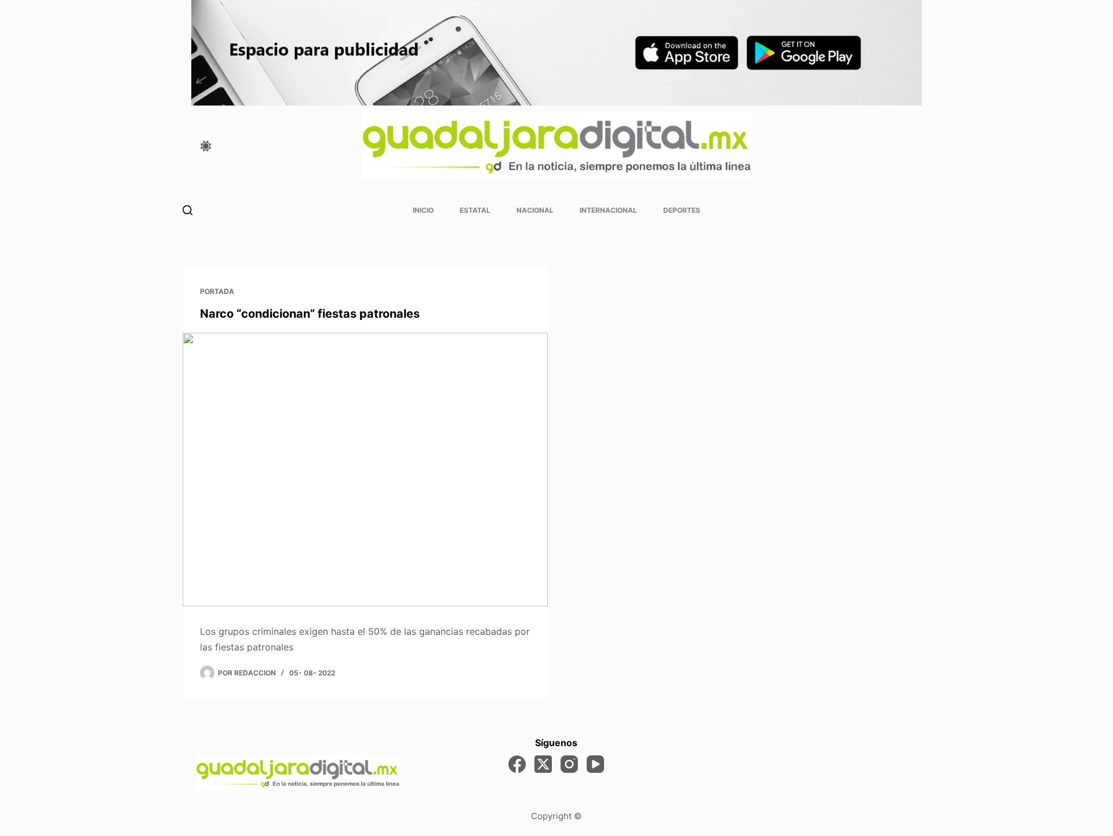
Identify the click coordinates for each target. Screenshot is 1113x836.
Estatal (475, 210)
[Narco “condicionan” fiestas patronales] (365, 470)
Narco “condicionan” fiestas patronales (310, 314)
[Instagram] (569, 764)
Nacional (535, 210)
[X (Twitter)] (543, 764)
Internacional (608, 210)
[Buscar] (187, 210)
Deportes (681, 210)
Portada (217, 291)
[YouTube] (595, 764)
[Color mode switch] (206, 146)
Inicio (423, 210)
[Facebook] (517, 764)
